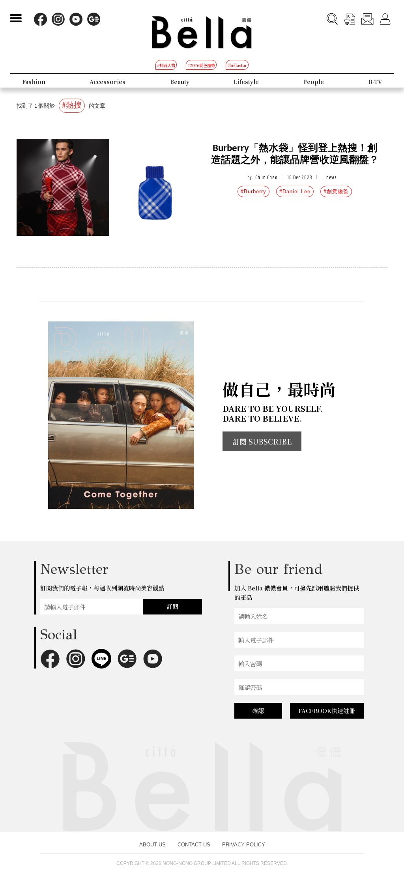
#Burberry (253, 191)
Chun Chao (266, 177)
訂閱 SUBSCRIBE (262, 441)
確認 (258, 710)
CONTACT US (194, 845)
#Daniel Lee (294, 191)
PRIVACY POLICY (243, 845)
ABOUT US (152, 845)
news (331, 177)
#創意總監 (336, 191)
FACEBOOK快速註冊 (326, 710)
